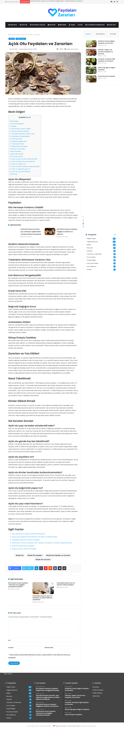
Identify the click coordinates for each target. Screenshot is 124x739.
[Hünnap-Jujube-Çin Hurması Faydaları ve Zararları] (91, 52)
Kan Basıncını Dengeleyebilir (19, 136)
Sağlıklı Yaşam (21, 38)
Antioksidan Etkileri (16, 144)
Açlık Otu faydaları (35, 555)
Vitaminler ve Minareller (96, 25)
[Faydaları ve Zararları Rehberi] (62, 13)
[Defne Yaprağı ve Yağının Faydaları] (91, 70)
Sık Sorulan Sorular (16, 156)
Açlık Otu (20, 555)
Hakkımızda (96, 696)
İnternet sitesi (49, 647)
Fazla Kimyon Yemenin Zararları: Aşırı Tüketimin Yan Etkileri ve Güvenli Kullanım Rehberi (42, 543)
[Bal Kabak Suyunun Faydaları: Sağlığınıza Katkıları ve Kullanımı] (50, 231)
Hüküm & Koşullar (98, 690)
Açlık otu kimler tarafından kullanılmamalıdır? (24, 166)
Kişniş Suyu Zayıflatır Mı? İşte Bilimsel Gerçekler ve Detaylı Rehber (34, 537)
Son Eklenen (100, 34)
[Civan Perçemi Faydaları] (91, 79)
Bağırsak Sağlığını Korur (18, 141)
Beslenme (62, 25)
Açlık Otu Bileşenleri (16, 123)
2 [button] (83, 220)
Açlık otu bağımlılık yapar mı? (19, 169)
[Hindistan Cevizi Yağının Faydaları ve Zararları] (91, 43)
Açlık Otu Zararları (43, 559)
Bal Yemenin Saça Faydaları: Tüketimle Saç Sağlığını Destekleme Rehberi (18, 585)
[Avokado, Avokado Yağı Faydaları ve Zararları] (91, 61)
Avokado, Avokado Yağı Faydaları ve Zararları (106, 60)
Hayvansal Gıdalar (38, 25)
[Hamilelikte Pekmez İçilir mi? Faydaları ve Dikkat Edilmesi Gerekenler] (43, 588)
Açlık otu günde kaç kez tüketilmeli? (22, 161)
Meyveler (52, 25)
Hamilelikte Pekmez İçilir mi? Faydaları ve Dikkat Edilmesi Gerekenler (43, 598)
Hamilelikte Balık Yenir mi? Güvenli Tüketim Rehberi (66, 584)
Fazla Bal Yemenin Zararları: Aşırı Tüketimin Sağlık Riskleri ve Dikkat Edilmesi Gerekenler (56, 1)
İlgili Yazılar (13, 174)
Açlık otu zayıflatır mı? (17, 164)
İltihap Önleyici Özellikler (18, 146)
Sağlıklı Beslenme (92, 241)
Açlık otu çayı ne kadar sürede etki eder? (23, 159)
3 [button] (83, 223)
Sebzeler (89, 251)
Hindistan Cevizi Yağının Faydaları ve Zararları (106, 42)
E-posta (11, 647)
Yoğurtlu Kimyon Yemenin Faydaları (24, 549)
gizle (28, 117)
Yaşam (72, 25)
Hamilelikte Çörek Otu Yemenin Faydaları (26, 540)
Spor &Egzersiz (91, 266)
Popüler (88, 34)
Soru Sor (112, 25)
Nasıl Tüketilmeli (15, 151)
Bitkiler (18, 34)
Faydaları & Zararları (61, 726)
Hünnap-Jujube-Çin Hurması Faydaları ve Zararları (105, 52)
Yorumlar (113, 34)
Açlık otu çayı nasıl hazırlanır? (20, 171)
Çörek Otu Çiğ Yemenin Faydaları (23, 546)
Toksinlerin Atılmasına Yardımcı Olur (21, 134)
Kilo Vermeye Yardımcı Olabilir (20, 129)
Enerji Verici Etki (15, 139)
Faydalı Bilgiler (91, 260)
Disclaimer (96, 687)
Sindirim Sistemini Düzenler (19, 131)
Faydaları (12, 126)
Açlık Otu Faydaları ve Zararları (58, 555)
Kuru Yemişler (91, 257)
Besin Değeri (13, 121)
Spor (81, 25)
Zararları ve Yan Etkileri (17, 149)
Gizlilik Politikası (97, 693)
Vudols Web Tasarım (74, 726)
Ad (9, 640)
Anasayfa (13, 25)
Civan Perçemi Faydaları (106, 76)
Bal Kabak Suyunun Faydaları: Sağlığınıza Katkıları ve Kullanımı (67, 231)
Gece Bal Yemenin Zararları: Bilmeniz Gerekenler (28, 534)
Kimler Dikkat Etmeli (16, 154)
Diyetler (24, 25)
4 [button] (83, 226)
